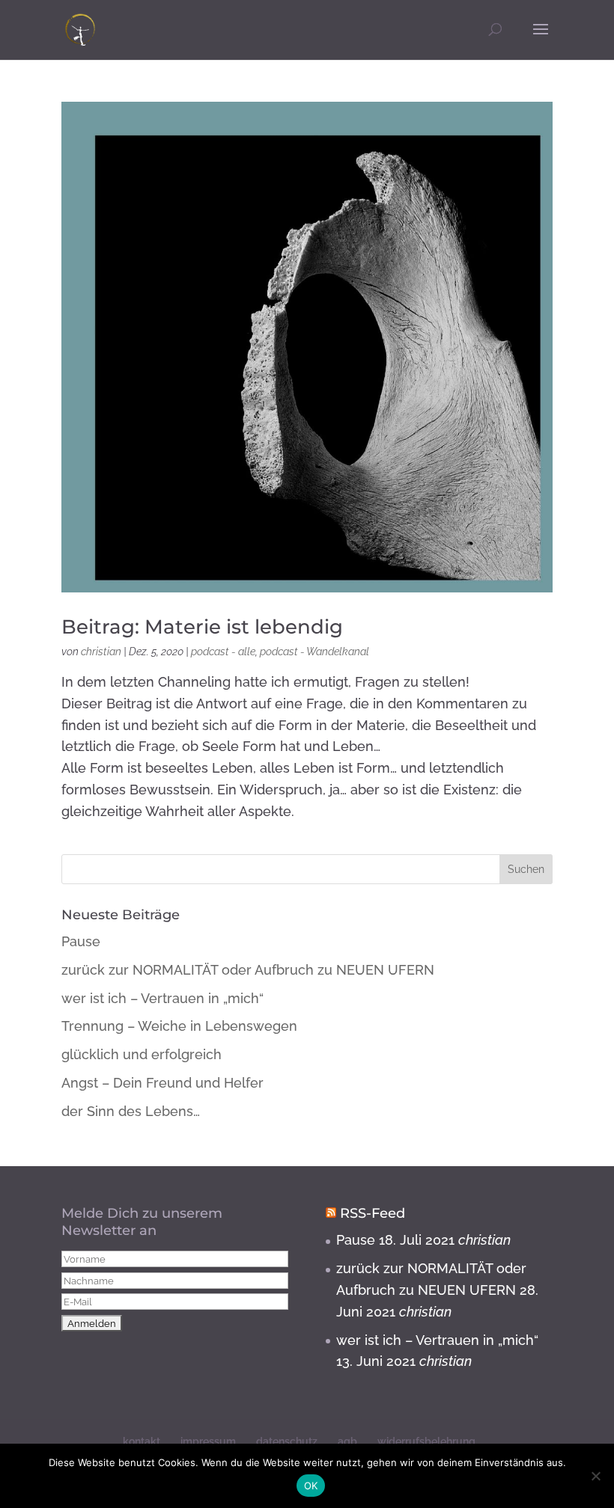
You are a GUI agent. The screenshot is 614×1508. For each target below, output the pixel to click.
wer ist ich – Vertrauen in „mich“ (162, 998)
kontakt (141, 1441)
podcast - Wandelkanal (314, 652)
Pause (80, 941)
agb (347, 1441)
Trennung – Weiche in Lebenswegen (179, 1026)
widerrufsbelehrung (426, 1441)
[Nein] (595, 1475)
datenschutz (286, 1441)
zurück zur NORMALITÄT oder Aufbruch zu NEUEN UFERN (247, 970)
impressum (208, 1441)
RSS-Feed (372, 1213)
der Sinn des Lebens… (130, 1111)
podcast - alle (223, 652)
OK (311, 1486)
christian (101, 652)
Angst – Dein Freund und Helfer (162, 1083)
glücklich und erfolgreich (141, 1054)
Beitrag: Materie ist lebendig (202, 627)
